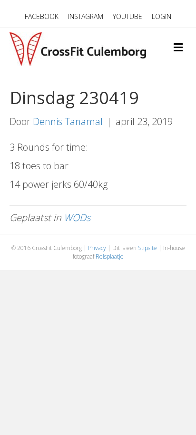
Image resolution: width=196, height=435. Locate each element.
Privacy (97, 248)
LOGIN (161, 16)
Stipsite (147, 248)
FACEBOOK (42, 16)
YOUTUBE (127, 16)
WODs (77, 217)
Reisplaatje (110, 256)
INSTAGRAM (85, 16)
